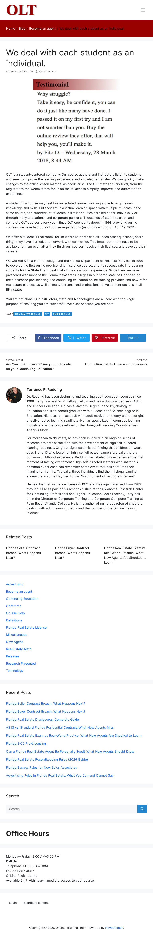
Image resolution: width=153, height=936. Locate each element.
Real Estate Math (18, 649)
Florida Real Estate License (26, 627)
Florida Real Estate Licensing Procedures (116, 364)
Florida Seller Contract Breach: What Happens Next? (23, 553)
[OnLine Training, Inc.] (22, 10)
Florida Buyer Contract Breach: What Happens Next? (72, 553)
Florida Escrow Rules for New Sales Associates (41, 767)
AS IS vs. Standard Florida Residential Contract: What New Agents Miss (60, 727)
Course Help (15, 613)
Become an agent (19, 591)
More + (137, 337)
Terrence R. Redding (44, 389)
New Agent (14, 642)
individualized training (28, 314)
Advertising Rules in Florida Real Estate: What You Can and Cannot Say (60, 775)
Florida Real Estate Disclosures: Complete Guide (42, 719)
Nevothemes (114, 928)
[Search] (142, 809)
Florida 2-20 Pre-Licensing (26, 743)
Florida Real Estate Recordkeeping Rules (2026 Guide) (47, 759)
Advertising (14, 584)
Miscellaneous (16, 635)
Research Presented (21, 663)
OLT (47, 314)
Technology (15, 671)
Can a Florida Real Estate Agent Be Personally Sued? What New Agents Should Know (70, 751)
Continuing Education (22, 599)
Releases (12, 656)
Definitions (14, 620)
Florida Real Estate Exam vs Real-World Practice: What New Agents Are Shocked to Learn (73, 735)
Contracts (13, 606)
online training (62, 314)
